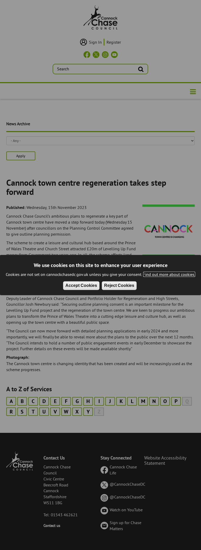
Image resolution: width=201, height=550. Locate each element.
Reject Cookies (119, 285)
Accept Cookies (81, 285)
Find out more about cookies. (169, 274)
